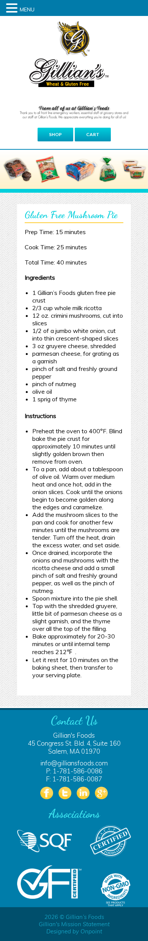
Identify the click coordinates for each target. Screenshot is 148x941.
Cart (92, 134)
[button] (13, 8)
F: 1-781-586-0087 (74, 779)
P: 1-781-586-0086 (74, 771)
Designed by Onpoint (74, 931)
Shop (55, 134)
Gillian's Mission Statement (74, 924)
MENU (27, 9)
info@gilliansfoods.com (74, 763)
